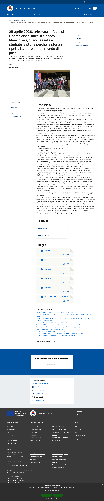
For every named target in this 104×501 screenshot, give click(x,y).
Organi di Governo (12, 427)
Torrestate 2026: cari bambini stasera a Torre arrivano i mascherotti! (55, 323)
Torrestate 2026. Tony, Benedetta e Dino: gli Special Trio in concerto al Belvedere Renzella (61, 327)
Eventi (76, 442)
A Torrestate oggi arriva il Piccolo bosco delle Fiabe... (51, 331)
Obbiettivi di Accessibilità (58, 467)
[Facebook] (81, 8)
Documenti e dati (11, 443)
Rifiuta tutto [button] (58, 495)
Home (10, 20)
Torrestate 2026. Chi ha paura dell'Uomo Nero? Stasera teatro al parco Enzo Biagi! (59, 333)
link (66, 492)
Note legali (55, 462)
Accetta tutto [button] (46, 495)
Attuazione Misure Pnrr (13, 446)
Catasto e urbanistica (35, 438)
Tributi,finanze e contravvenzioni (60, 432)
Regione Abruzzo (11, 2)
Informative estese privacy (59, 459)
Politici (9, 438)
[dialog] (52, 492)
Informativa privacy (57, 457)
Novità (16, 20)
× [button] (102, 484)
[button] (52, 498)
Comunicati (78, 429)
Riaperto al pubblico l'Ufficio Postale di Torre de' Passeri (52, 329)
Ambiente (54, 435)
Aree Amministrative (12, 429)
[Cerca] (95, 8)
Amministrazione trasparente (60, 454)
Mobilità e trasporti (35, 440)
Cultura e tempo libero (35, 429)
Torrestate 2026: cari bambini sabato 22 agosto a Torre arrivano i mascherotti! (58, 325)
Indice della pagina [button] (15, 102)
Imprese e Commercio (35, 435)
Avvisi (76, 432)
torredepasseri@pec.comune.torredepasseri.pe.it (20, 471)
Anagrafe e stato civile (35, 427)
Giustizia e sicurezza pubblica (59, 429)
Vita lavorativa (33, 432)
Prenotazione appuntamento (37, 454)
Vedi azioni (85, 32)
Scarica (68, 254)
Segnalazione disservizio (36, 457)
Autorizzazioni (56, 440)
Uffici (8, 432)
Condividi (77, 32)
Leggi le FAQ (33, 459)
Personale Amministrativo (14, 440)
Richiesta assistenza (35, 462)
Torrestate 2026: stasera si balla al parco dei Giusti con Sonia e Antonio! (57, 335)
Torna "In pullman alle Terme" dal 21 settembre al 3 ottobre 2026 (54, 312)
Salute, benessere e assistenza (60, 438)
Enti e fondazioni (11, 435)
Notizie (21, 20)
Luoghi (76, 440)
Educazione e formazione (58, 427)
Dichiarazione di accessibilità (59, 465)
